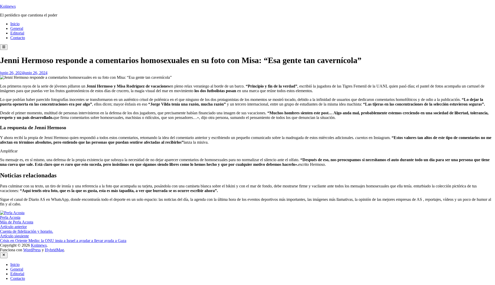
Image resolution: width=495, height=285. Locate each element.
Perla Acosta (10, 217)
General (16, 28)
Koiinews (8, 6)
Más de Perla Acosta (16, 222)
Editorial (17, 33)
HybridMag (54, 250)
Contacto (17, 38)
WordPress (32, 250)
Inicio (15, 24)
